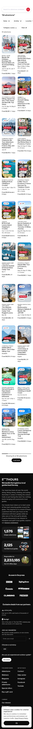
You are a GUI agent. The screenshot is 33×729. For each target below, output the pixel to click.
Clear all (24, 28)
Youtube (21, 686)
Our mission (6, 703)
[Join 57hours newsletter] (29, 639)
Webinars (5, 675)
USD (4, 649)
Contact (21, 671)
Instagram (21, 679)
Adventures (6, 671)
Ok (16, 723)
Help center (22, 675)
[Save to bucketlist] (13, 37)
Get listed (6, 660)
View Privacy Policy (21, 718)
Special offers (7, 688)
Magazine (5, 679)
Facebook (21, 682)
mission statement (11, 523)
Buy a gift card (7, 692)
